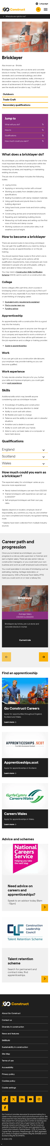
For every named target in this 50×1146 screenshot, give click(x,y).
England (24, 449)
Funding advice (11, 308)
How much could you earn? (24, 141)
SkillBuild (6, 1040)
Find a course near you (15, 305)
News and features (10, 1033)
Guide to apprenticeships (16, 346)
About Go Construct (11, 1013)
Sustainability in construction (15, 1047)
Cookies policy (8, 1081)
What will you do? (24, 124)
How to (24, 130)
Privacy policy (8, 1074)
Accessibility (7, 1067)
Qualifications (24, 135)
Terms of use (8, 1060)
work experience (14, 383)
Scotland (24, 456)
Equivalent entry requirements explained (22, 302)
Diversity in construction (13, 1027)
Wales (24, 463)
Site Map (6, 1054)
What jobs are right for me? (16, 16)
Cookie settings (9, 1087)
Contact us (7, 1020)
